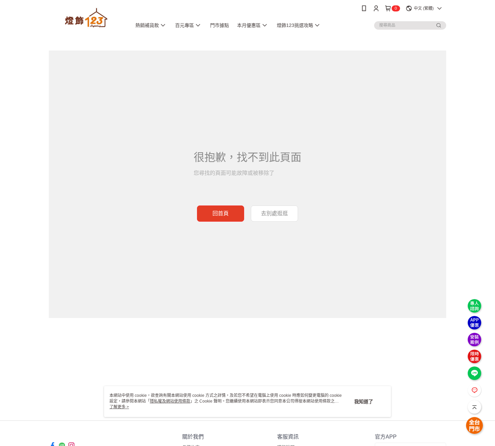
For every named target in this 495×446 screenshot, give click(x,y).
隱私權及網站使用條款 (170, 401)
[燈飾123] (86, 18)
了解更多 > (119, 407)
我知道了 (363, 401)
